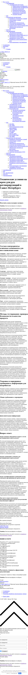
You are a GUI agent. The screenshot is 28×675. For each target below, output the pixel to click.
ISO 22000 (12, 131)
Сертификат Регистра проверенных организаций (16, 168)
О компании (6, 45)
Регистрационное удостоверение (18, 42)
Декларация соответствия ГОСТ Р (18, 35)
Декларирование (10, 31)
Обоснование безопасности (16, 22)
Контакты (5, 46)
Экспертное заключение (18, 110)
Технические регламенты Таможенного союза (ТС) (19, 12)
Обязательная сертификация (19, 6)
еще (4, 47)
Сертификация (10, 3)
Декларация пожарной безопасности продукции (16, 33)
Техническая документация (13, 17)
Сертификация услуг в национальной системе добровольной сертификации (17, 106)
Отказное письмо (17, 14)
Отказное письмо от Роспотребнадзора (17, 112)
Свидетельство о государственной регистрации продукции (18, 120)
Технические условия (15, 20)
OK (20, 673)
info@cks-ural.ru (4, 79)
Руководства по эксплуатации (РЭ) (18, 25)
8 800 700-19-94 (4, 526)
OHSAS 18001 (13, 129)
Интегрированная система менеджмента (16, 127)
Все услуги (6, 2)
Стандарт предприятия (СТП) (17, 24)
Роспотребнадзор (13, 108)
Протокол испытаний (18, 9)
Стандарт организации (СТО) (17, 152)
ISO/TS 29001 (13, 133)
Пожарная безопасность (18, 10)
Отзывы (8, 49)
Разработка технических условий (18, 18)
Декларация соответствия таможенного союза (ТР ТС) (16, 37)
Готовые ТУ (12, 21)
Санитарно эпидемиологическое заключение (18, 116)
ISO (7, 15)
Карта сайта (6, 596)
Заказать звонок (4, 200)
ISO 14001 (12, 125)
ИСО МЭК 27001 (14, 135)
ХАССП (8, 29)
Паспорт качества (14, 150)
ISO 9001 (11, 124)
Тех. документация (8, 172)
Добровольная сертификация (20, 7)
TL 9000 (11, 132)
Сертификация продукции (16, 4)
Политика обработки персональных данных (15, 593)
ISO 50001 (12, 136)
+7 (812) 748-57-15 (5, 51)
